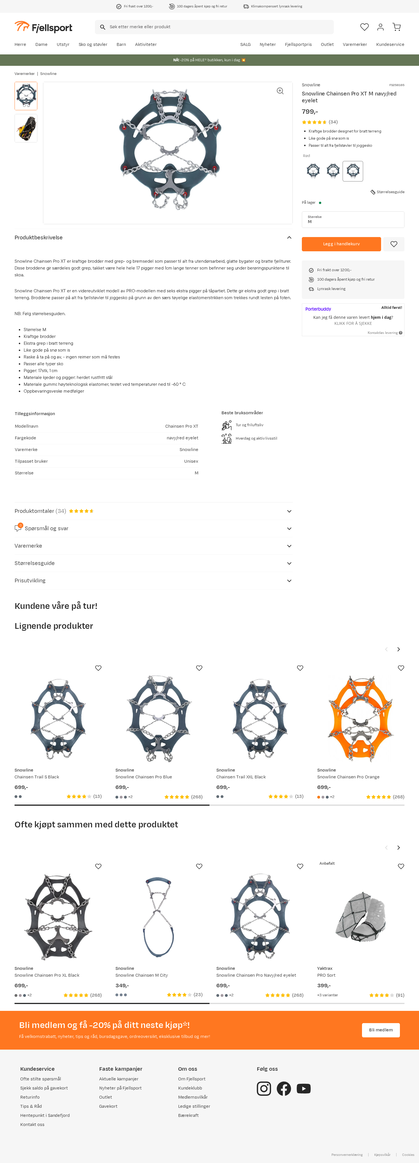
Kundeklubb (190, 1088)
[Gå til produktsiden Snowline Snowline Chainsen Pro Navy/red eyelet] (260, 917)
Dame (41, 45)
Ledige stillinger (194, 1106)
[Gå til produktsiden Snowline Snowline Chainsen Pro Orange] (360, 718)
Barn (121, 45)
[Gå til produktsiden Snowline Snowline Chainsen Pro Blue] (159, 718)
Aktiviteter (146, 45)
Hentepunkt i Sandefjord (45, 1116)
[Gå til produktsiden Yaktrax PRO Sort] (360, 917)
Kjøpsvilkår (382, 1154)
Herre (20, 45)
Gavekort (108, 1106)
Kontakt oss (32, 1125)
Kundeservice (390, 45)
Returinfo (30, 1097)
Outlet (327, 45)
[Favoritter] (364, 27)
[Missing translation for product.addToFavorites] (393, 244)
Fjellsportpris (298, 45)
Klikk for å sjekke (353, 323)
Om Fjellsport (192, 1079)
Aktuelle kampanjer (119, 1079)
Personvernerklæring (346, 1154)
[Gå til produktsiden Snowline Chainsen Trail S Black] (58, 718)
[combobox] (214, 27)
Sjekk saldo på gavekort (44, 1088)
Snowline (48, 73)
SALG (245, 45)
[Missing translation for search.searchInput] (102, 27)
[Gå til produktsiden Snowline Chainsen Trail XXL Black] (260, 718)
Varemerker (355, 45)
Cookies (408, 1154)
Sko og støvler (93, 45)
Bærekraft (188, 1116)
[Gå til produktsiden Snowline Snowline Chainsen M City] (159, 917)
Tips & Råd (31, 1106)
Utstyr (63, 45)
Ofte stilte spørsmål (40, 1079)
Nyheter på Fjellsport (120, 1088)
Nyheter (268, 45)
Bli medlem (381, 1030)
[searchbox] (221, 27)
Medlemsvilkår (193, 1097)
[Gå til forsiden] (43, 27)
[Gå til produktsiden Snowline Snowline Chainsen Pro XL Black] (58, 917)
